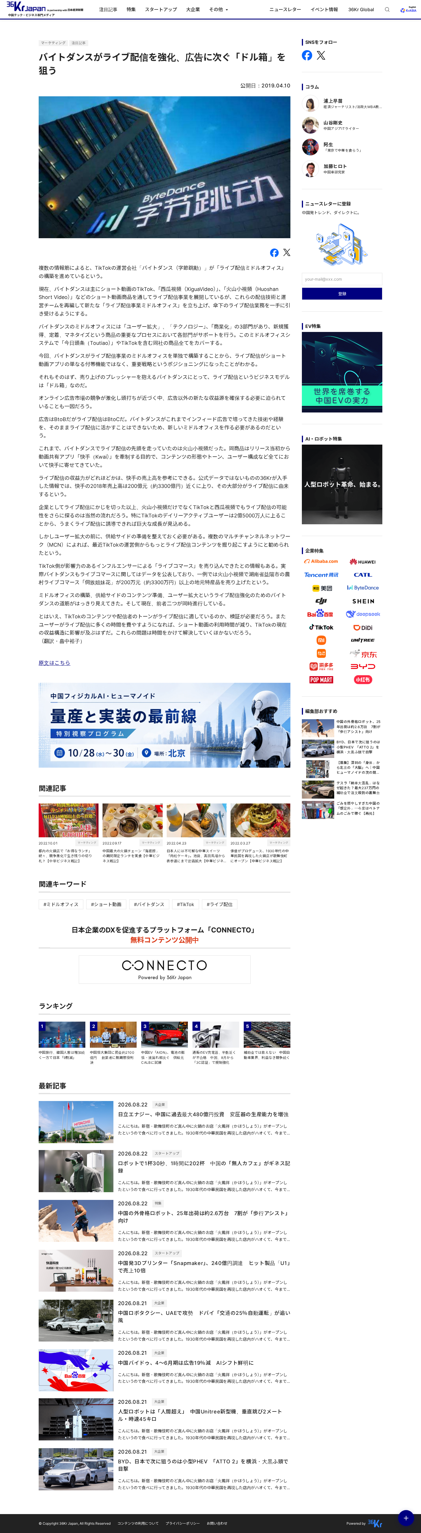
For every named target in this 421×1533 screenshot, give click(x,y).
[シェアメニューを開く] (406, 1518)
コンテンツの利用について (138, 1523)
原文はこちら (54, 663)
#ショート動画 (106, 904)
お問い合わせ (217, 1523)
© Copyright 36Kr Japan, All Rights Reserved (75, 1523)
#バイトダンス (149, 904)
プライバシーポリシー (183, 1523)
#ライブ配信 (220, 904)
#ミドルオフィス (61, 904)
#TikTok (185, 904)
